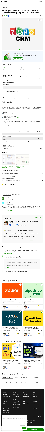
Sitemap (31, 422)
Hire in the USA (6, 412)
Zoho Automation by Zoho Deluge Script (7, 167)
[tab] (7, 194)
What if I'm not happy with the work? (11, 272)
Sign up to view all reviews (7, 210)
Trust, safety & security (37, 406)
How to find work (16, 394)
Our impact (35, 401)
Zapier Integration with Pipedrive (21, 167)
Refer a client (25, 405)
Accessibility (27, 422)
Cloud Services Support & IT (7, 381)
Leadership (35, 396)
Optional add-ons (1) (9, 87)
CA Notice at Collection (31, 420)
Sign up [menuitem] (40, 1)
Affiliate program (26, 403)
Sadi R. (5, 15)
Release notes (25, 408)
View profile (37, 217)
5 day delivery (7, 330)
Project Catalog (4, 4)
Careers (34, 399)
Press (34, 403)
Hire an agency (6, 399)
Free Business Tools (26, 406)
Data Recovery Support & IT (36, 381)
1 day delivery (7, 363)
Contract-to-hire (6, 406)
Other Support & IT (34, 382)
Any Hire (4, 405)
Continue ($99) (33, 429)
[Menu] (1, 1)
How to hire (5, 394)
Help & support (25, 394)
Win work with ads (16, 404)
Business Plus (5, 403)
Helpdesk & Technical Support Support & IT (8, 382)
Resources (25, 399)
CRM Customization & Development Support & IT (22, 381)
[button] (8, 16)
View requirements (8, 253)
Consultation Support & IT (21, 382)
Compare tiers (39, 64)
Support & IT (17, 55)
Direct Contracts (6, 408)
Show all (7, 267)
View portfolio (37, 219)
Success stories (26, 396)
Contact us (35, 405)
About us (34, 394)
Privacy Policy (22, 425)
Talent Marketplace (6, 396)
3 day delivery (7, 302)
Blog (24, 401)
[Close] (25, 417)
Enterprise (5, 401)
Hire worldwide (6, 410)
